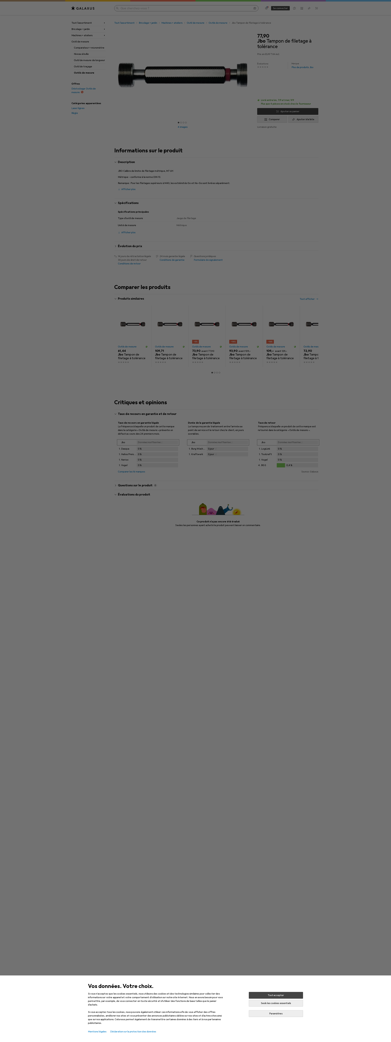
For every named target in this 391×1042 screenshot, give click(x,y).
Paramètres (276, 1013)
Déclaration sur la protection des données (133, 1031)
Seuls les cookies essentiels (276, 1003)
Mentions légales (97, 1031)
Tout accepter (276, 995)
